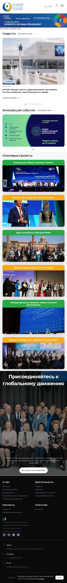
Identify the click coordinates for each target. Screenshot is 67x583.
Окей (59, 578)
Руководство (8, 493)
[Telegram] (4, 535)
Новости (39, 486)
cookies (41, 579)
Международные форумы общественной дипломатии (33, 303)
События (39, 489)
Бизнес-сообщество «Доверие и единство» (33, 340)
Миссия (6, 486)
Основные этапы (10, 489)
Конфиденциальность (12, 512)
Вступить (39, 509)
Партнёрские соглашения (14, 496)
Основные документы (12, 499)
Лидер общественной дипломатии (33, 267)
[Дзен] (13, 535)
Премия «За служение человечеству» (33, 197)
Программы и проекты (45, 493)
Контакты (6, 509)
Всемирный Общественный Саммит (33, 162)
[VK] (9, 535)
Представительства (44, 496)
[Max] (18, 535)
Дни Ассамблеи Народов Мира (33, 232)
